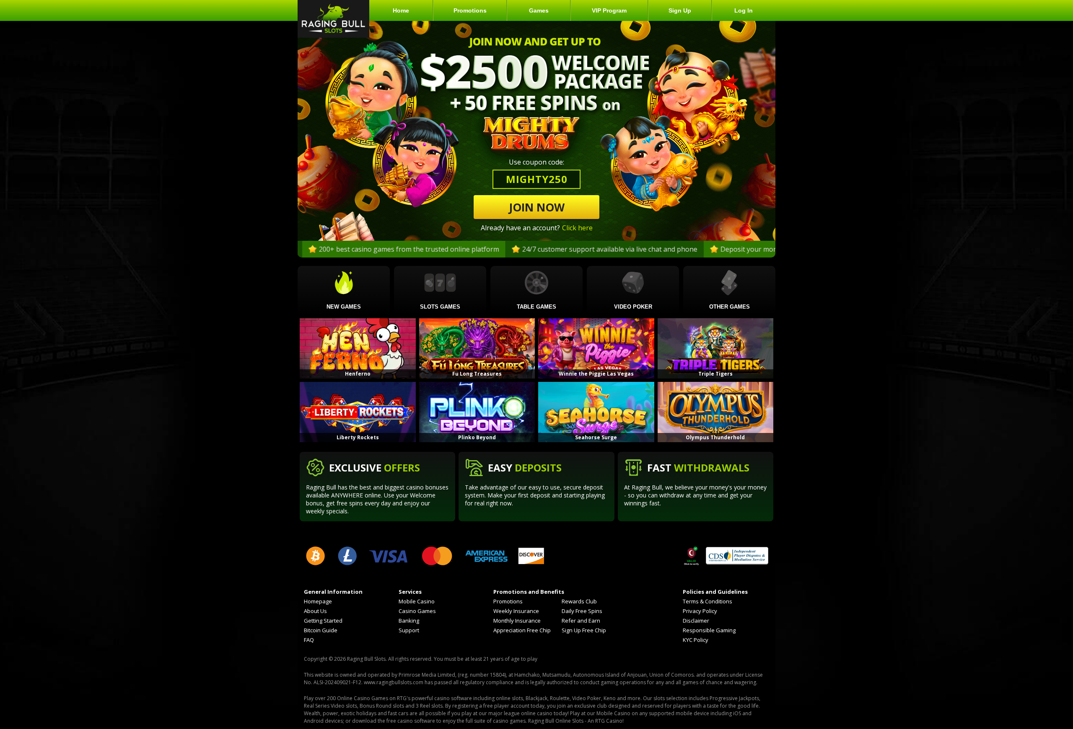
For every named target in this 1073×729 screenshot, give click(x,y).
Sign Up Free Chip (584, 630)
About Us (315, 611)
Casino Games (417, 611)
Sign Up (680, 10)
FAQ (309, 640)
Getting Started (323, 620)
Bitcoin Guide (320, 630)
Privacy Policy (700, 611)
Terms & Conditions (707, 601)
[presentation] (344, 292)
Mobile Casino (417, 601)
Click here (577, 227)
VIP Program (609, 10)
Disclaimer (696, 620)
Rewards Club (579, 601)
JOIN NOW (537, 207)
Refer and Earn (581, 620)
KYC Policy (695, 640)
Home (401, 10)
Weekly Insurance (516, 611)
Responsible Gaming (709, 630)
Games (539, 10)
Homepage (318, 601)
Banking (409, 620)
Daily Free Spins (582, 611)
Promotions (470, 10)
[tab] (344, 290)
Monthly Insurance (517, 620)
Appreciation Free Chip (522, 630)
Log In (743, 10)
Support (409, 630)
